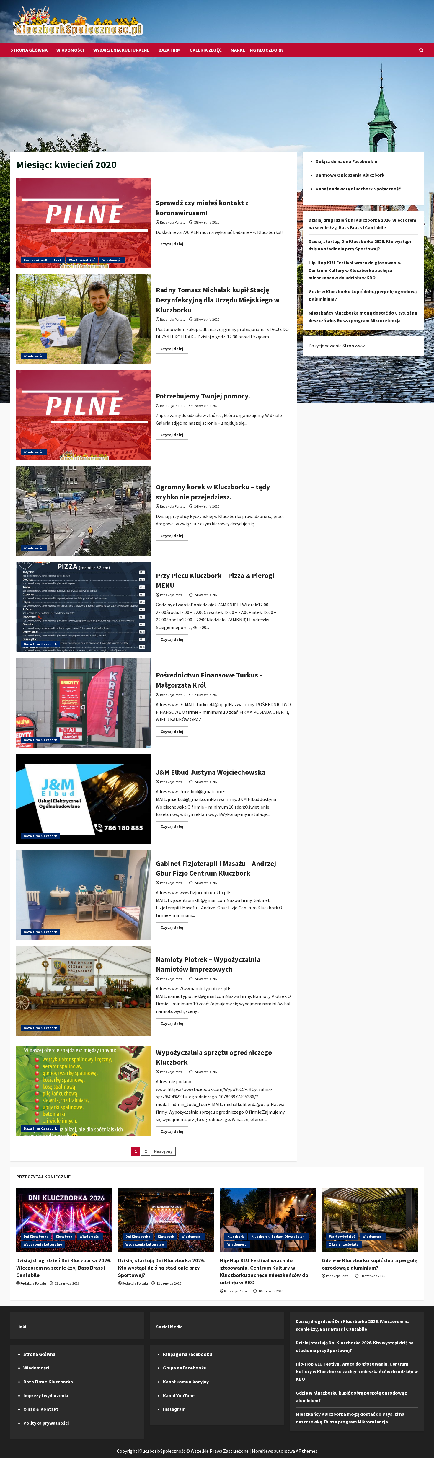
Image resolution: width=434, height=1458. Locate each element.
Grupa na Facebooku (185, 1368)
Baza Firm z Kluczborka (48, 1381)
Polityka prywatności (46, 1423)
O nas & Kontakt (40, 1409)
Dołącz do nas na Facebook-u (346, 161)
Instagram (174, 1409)
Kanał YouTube (179, 1395)
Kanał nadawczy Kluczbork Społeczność (358, 189)
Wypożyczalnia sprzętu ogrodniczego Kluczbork (83, 1091)
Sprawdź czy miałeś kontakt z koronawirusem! (83, 223)
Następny (163, 1151)
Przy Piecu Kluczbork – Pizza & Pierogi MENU (83, 607)
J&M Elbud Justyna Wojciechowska (83, 799)
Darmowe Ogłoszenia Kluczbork (350, 175)
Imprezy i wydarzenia (45, 1395)
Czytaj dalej (174, 245)
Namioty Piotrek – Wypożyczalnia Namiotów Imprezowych (83, 991)
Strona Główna (29, 50)
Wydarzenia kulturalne (121, 50)
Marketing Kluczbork (257, 50)
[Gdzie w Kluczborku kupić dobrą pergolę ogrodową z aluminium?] (370, 1220)
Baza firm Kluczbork (40, 644)
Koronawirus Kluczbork (43, 260)
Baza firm (170, 50)
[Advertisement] (217, 101)
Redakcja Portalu (173, 222)
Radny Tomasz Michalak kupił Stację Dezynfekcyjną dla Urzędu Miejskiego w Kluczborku (83, 319)
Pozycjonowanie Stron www (337, 345)
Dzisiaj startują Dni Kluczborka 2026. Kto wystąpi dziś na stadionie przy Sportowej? (161, 1267)
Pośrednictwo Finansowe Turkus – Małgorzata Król (83, 703)
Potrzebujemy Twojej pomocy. (83, 415)
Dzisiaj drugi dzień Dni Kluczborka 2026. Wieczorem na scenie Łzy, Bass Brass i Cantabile (64, 1267)
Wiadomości (70, 50)
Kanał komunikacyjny (186, 1381)
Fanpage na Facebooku (187, 1354)
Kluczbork (64, 1236)
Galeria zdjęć (206, 50)
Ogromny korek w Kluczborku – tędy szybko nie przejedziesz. (83, 511)
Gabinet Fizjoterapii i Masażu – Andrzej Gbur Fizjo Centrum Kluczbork (83, 895)
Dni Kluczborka (36, 1236)
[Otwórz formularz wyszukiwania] (421, 50)
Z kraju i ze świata (344, 1244)
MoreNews (262, 1451)
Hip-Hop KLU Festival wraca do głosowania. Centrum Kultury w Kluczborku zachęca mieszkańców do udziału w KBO (355, 270)
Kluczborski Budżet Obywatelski (278, 1236)
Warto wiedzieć (82, 260)
